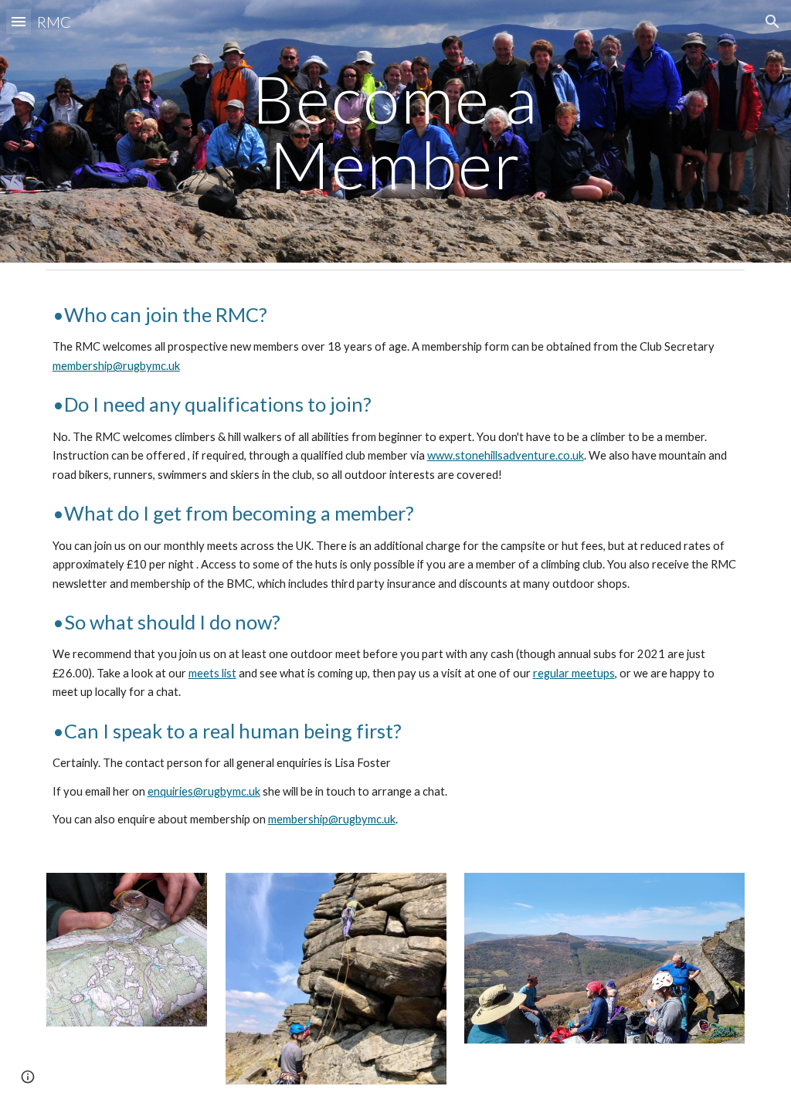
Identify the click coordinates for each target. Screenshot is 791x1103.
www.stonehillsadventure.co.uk (505, 455)
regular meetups (574, 673)
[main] (395, 131)
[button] (18, 21)
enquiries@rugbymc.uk (204, 791)
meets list (212, 673)
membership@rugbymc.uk (116, 365)
